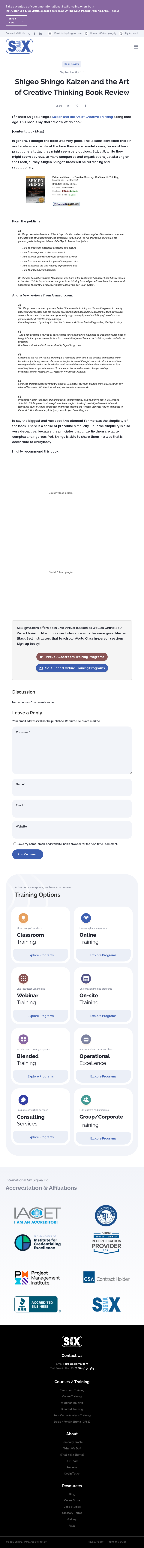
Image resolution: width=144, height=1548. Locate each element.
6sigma (18, 1542)
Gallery (72, 1519)
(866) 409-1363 (107, 33)
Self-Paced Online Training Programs (75, 668)
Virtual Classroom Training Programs (75, 657)
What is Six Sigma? (72, 1454)
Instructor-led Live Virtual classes (28, 10)
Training (30, 938)
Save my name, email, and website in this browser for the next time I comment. (67, 843)
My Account (131, 33)
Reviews (72, 1467)
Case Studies (72, 1506)
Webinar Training (72, 1402)
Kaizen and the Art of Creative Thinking (82, 117)
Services (31, 1120)
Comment (23, 732)
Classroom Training (72, 1390)
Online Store (72, 1500)
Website (21, 826)
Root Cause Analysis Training (72, 1415)
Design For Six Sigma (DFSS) (72, 1421)
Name (20, 784)
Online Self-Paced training (83, 10)
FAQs (72, 1525)
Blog (72, 1494)
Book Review (71, 64)
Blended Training (72, 1409)
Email (20, 805)
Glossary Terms (72, 1512)
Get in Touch (72, 1473)
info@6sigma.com (72, 33)
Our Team (72, 1461)
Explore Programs (41, 955)
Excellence (95, 1059)
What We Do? (72, 1448)
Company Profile (72, 1442)
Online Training (72, 1396)
